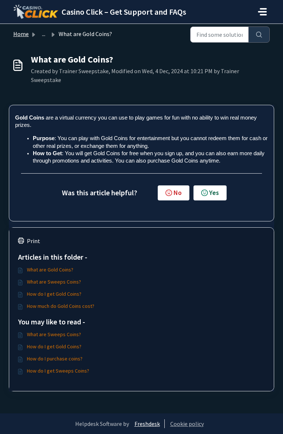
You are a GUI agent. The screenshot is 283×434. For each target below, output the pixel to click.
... (43, 34)
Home (21, 34)
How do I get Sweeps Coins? (58, 370)
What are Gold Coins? (50, 269)
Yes (214, 192)
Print (33, 241)
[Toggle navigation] (262, 11)
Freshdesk (147, 423)
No (178, 192)
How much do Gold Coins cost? (60, 306)
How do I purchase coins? (55, 358)
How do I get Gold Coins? (54, 294)
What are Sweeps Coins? (54, 281)
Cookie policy (187, 423)
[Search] (259, 34)
